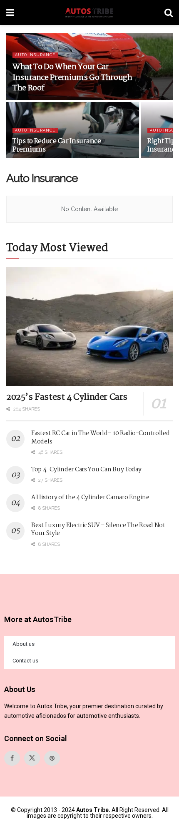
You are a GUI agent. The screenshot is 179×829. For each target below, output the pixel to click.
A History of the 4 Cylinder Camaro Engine (90, 498)
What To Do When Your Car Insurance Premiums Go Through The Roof (72, 77)
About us (23, 644)
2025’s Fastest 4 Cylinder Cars (66, 397)
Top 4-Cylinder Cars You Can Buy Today (86, 470)
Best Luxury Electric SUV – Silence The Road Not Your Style (98, 529)
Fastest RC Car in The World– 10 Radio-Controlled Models (100, 437)
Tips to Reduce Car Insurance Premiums (56, 145)
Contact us (25, 660)
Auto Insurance (35, 55)
